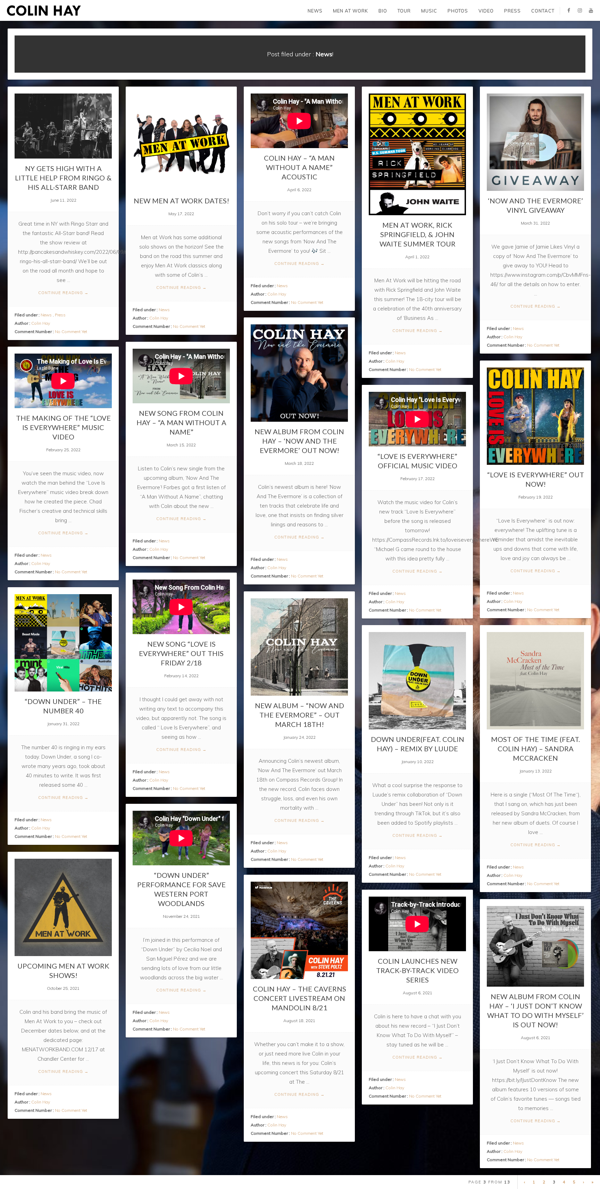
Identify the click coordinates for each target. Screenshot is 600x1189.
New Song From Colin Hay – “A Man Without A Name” (181, 422)
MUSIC (429, 11)
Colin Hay (40, 323)
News (46, 314)
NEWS (315, 11)
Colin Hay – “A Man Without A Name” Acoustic (299, 167)
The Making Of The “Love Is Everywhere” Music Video (63, 427)
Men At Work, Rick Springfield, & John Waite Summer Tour (418, 234)
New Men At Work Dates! (181, 200)
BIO (382, 11)
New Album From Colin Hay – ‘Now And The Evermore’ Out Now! (299, 440)
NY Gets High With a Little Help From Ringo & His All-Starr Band (63, 177)
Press (60, 314)
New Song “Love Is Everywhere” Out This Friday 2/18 (181, 653)
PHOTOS (458, 11)
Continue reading (63, 292)
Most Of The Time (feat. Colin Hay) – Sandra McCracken (535, 748)
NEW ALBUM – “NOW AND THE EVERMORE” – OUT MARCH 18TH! (299, 714)
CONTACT (543, 11)
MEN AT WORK (350, 11)
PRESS (512, 11)
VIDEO (486, 11)
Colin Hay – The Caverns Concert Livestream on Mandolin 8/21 (299, 998)
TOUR (404, 11)
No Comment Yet (71, 331)
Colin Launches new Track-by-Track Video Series (417, 970)
